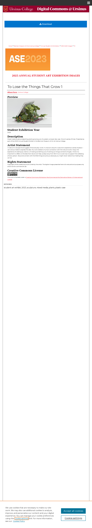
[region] (46, 514)
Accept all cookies (73, 511)
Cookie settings (21, 518)
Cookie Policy (19, 521)
